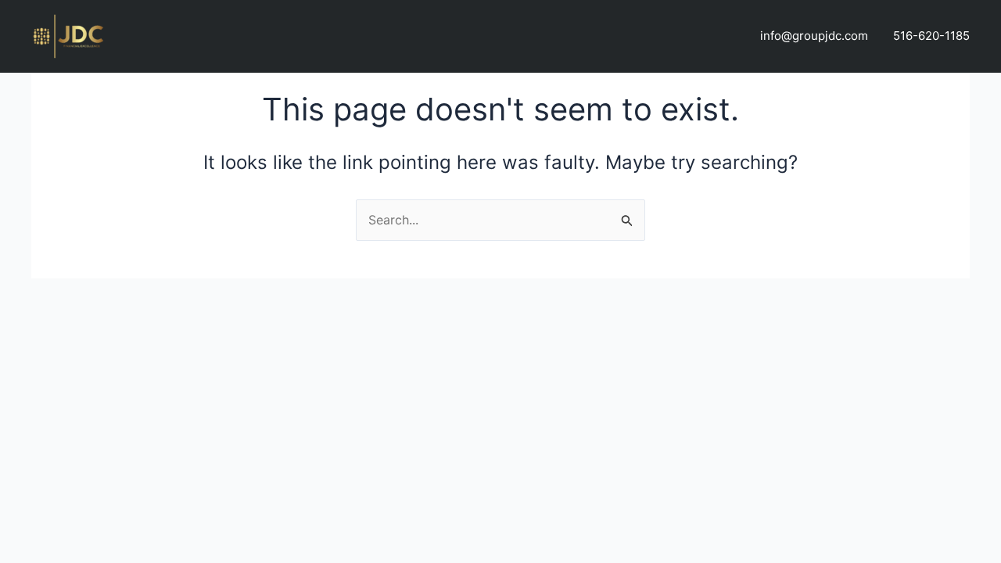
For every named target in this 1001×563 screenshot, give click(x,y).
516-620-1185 (931, 35)
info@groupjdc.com (814, 35)
